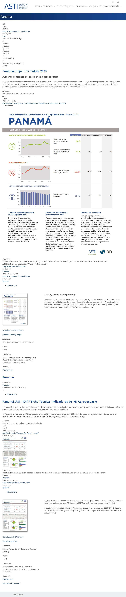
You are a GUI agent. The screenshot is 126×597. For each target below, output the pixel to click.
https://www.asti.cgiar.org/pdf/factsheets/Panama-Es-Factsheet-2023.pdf (34, 103)
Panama (5, 271)
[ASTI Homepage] (16, 6)
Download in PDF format (12, 330)
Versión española (9, 541)
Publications (7, 370)
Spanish (5, 281)
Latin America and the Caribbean (16, 31)
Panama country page (11, 334)
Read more (12, 285)
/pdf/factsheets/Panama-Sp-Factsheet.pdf (20, 433)
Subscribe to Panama (11, 583)
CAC (4, 36)
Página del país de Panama (13, 266)
